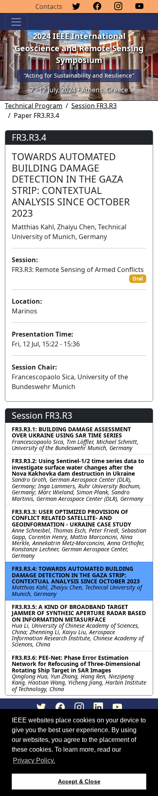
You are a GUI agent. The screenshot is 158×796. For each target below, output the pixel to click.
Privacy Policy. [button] (34, 760)
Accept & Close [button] (79, 781)
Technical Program (33, 105)
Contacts (48, 6)
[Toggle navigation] (16, 22)
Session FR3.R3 (94, 105)
